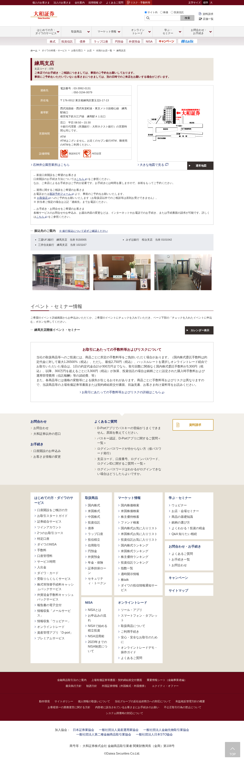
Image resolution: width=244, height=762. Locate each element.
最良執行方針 (74, 685)
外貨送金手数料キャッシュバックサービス (55, 597)
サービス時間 (46, 561)
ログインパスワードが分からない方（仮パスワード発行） (129, 451)
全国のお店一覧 (104, 50)
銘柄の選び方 (181, 522)
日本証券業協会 (83, 729)
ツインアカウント (49, 527)
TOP (233, 754)
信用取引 (94, 545)
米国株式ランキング (134, 551)
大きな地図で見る (152, 164)
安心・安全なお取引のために (139, 640)
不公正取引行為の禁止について (182, 707)
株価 (165, 12)
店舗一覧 (208, 18)
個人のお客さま (41, 2)
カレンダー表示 (200, 330)
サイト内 (152, 12)
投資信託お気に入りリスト (139, 539)
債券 (82, 41)
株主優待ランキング (134, 556)
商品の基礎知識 (182, 516)
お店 (89, 50)
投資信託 (179, 12)
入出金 (41, 567)
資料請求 (208, 13)
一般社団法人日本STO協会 (154, 734)
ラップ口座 (101, 41)
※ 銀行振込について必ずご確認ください (83, 230)
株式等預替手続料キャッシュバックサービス (55, 587)
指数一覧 (127, 568)
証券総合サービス (49, 521)
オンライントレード (51, 626)
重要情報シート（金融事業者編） (167, 679)
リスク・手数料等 (140, 2)
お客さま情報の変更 (47, 456)
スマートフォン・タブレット (139, 618)
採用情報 (93, 2)
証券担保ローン (97, 570)
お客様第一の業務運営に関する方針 (69, 707)
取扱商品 (91, 498)
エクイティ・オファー (165, 685)
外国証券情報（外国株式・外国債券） (124, 685)
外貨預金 (134, 41)
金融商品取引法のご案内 (72, 679)
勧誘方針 (91, 685)
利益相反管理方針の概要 (190, 701)
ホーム (33, 50)
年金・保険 (95, 562)
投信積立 (94, 539)
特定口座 (43, 538)
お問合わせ (38, 421)
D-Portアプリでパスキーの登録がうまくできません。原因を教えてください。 (129, 430)
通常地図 (201, 165)
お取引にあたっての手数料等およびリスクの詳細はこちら (122, 392)
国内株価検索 (130, 505)
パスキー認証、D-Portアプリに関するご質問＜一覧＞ (129, 441)
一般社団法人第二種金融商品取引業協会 (103, 734)
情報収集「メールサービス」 (54, 613)
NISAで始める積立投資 (97, 628)
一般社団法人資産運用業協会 (119, 729)
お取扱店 (42, 197)
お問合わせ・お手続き (185, 546)
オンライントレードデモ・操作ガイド (139, 650)
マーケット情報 (129, 498)
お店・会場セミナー (185, 511)
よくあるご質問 (114, 2)
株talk (125, 579)
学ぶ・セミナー (180, 498)
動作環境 (44, 701)
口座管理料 (44, 555)
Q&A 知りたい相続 (184, 534)
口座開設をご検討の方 (52, 510)
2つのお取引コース (50, 533)
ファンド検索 (130, 522)
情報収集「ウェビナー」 (54, 621)
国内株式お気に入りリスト (139, 528)
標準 (205, 2)
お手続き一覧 (181, 559)
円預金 (119, 41)
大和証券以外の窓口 (47, 433)
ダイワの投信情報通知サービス (139, 588)
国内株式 (94, 505)
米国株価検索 (130, 511)
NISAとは (94, 609)
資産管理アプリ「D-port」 (55, 632)
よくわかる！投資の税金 (188, 528)
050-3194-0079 (83, 92)
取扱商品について (133, 625)
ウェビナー (179, 505)
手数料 (41, 550)
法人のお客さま (62, 2)
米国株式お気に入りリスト (139, 534)
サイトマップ (178, 590)
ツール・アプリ (131, 609)
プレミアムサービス (51, 638)
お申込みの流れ (97, 618)
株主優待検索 (130, 516)
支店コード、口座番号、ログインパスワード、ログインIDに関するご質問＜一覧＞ (129, 461)
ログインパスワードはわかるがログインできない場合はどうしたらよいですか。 (129, 471)
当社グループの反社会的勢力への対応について (143, 701)
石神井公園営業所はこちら (51, 164)
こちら (80, 178)
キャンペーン (178, 578)
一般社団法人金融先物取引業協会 (166, 729)
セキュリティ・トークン (97, 581)
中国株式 (94, 516)
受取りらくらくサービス (54, 578)
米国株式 (94, 511)
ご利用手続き (130, 631)
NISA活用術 (96, 636)
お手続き (36, 444)
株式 (52, 41)
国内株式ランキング (134, 545)
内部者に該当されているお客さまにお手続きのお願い (127, 707)
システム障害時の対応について (124, 713)
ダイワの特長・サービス (54, 50)
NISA (149, 41)
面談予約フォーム (61, 193)
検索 (187, 17)
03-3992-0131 (82, 88)
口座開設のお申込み (47, 451)
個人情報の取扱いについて (94, 701)
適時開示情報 (130, 574)
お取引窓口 (77, 50)
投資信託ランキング (134, 562)
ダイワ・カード (48, 573)
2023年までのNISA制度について (97, 646)
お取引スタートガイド (52, 515)
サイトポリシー (64, 701)
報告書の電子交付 (49, 605)
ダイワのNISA (47, 544)
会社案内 (80, 2)
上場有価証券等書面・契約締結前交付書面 (116, 679)
